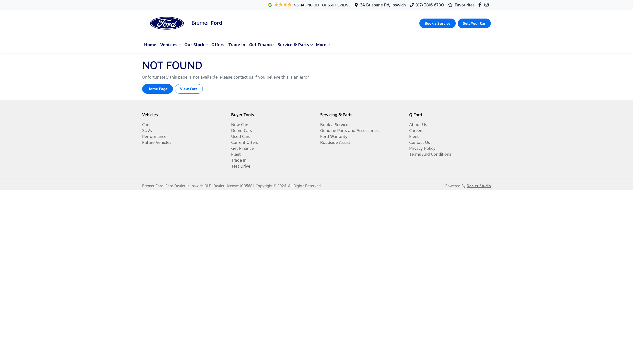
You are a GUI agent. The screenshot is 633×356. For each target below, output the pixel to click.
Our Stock (194, 44)
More (321, 44)
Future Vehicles (156, 142)
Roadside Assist (335, 142)
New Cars (240, 124)
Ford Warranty (333, 136)
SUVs (147, 130)
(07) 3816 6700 (430, 5)
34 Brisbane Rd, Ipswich (383, 5)
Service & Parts (293, 44)
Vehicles (169, 44)
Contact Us (419, 142)
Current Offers (244, 142)
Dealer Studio (479, 185)
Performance (154, 136)
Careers (416, 130)
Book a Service (334, 124)
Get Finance (261, 44)
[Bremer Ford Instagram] (487, 4)
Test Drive (240, 166)
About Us (418, 124)
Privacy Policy (422, 148)
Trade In (236, 44)
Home (150, 44)
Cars (146, 124)
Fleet (236, 154)
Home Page (157, 89)
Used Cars (240, 136)
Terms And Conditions (430, 154)
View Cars (189, 89)
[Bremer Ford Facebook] (480, 4)
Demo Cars (241, 130)
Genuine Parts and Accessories (349, 130)
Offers (218, 44)
